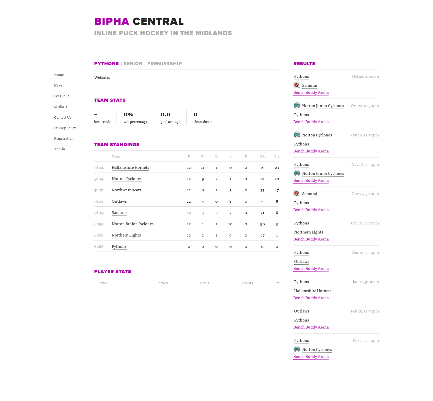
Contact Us (62, 117)
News (58, 85)
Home (59, 74)
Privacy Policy (65, 127)
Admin (59, 148)
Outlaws (301, 261)
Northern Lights (308, 231)
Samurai (309, 85)
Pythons (301, 76)
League (60, 95)
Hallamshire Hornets (313, 290)
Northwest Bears (126, 189)
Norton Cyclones (317, 134)
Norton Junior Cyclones (323, 105)
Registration (63, 138)
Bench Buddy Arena (311, 92)
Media (59, 106)
